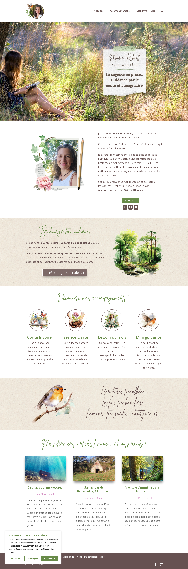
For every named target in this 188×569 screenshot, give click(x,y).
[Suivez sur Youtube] (136, 207)
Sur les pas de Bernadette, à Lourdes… (94, 489)
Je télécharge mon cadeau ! (65, 272)
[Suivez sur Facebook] (125, 207)
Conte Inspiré (39, 337)
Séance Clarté (75, 337)
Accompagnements (120, 11)
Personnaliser (16, 558)
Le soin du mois (112, 337)
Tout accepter (50, 558)
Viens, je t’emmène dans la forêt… (142, 489)
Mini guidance (148, 337)
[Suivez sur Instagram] (130, 207)
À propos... (130, 200)
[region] (33, 547)
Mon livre (142, 11)
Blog (153, 11)
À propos (99, 11)
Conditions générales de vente (91, 556)
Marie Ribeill (47, 494)
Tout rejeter (33, 558)
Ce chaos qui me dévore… (45, 487)
